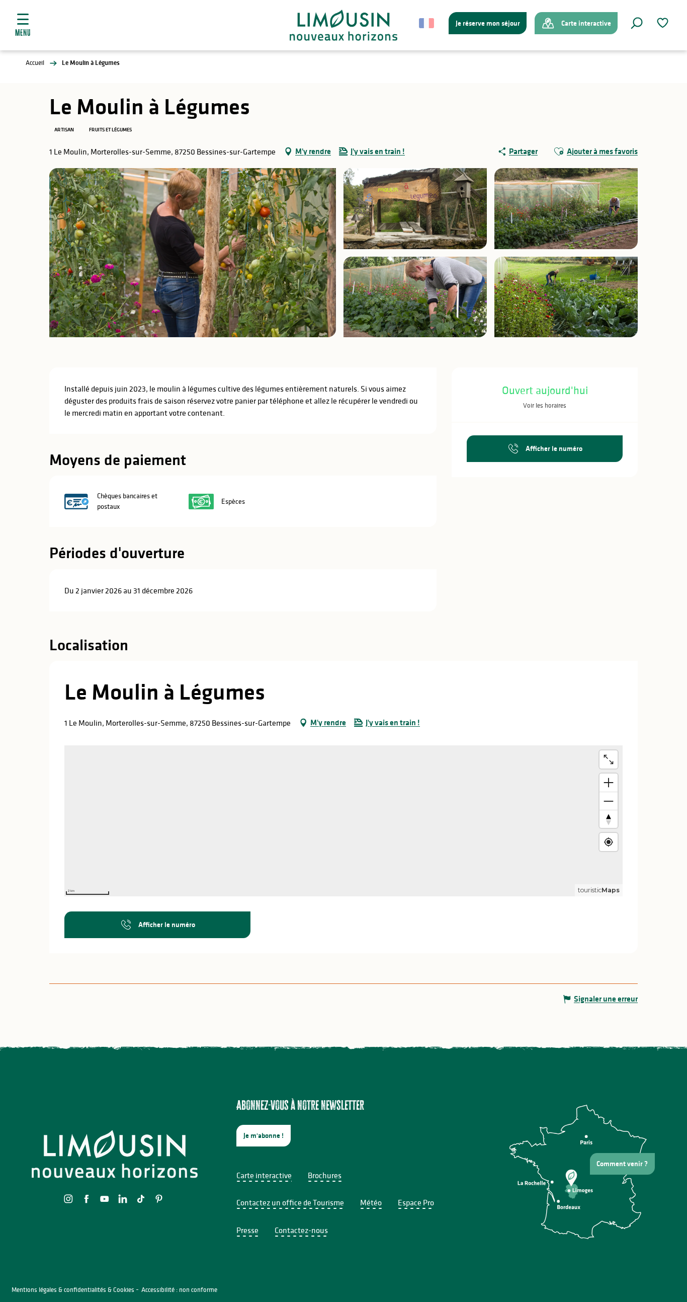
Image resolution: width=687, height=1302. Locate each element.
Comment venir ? (622, 1164)
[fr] (427, 23)
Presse (247, 1230)
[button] (637, 23)
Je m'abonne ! (263, 1135)
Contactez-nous (301, 1230)
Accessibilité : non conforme (179, 1289)
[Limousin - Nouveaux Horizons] (343, 25)
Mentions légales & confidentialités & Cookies (73, 1289)
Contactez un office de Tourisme (290, 1202)
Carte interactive (264, 1175)
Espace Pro (416, 1202)
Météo (371, 1202)
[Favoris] (664, 23)
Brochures (324, 1175)
